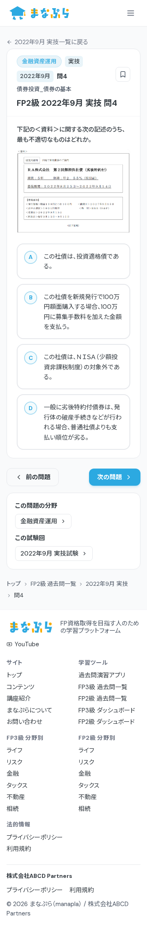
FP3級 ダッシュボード (106, 710)
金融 (13, 774)
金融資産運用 (38, 521)
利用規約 (19, 849)
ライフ (14, 750)
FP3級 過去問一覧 (102, 687)
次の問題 (109, 477)
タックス (17, 785)
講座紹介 (19, 698)
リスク (14, 762)
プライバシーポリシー (35, 837)
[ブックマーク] (123, 74)
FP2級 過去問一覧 (53, 583)
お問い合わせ (24, 722)
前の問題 (38, 477)
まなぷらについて (29, 710)
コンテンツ (20, 687)
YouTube (27, 644)
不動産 (16, 797)
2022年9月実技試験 (49, 553)
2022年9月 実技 (107, 583)
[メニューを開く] (130, 13)
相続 (13, 809)
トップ (14, 583)
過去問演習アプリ (101, 675)
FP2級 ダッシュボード (106, 722)
